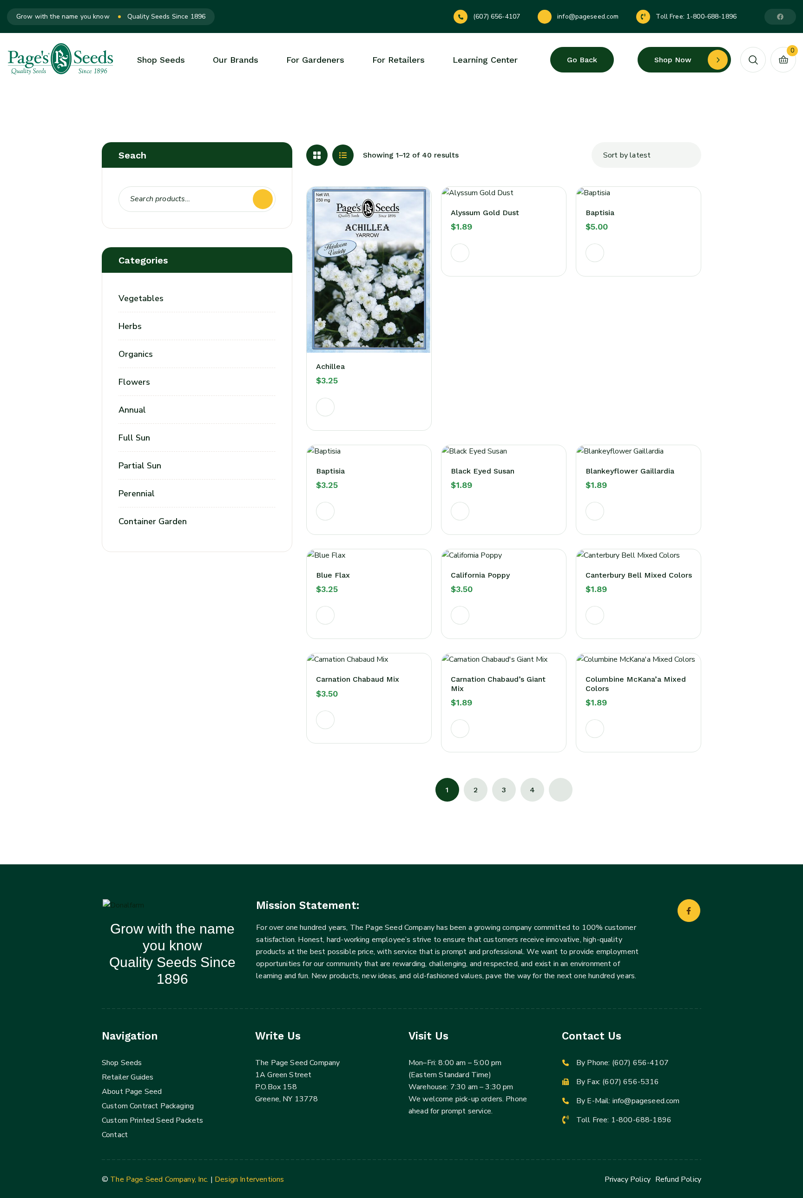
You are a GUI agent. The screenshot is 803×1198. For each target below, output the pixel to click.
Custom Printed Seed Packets (152, 1120)
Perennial (136, 493)
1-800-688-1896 (711, 16)
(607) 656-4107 (496, 16)
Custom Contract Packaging (148, 1106)
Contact (115, 1135)
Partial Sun (139, 465)
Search (263, 199)
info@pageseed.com (588, 16)
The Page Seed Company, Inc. (159, 1179)
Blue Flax (333, 575)
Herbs (130, 326)
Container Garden (152, 521)
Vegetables (141, 298)
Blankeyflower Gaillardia (630, 471)
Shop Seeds (122, 1063)
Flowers (134, 382)
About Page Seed (132, 1091)
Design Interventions (249, 1179)
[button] (325, 407)
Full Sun (134, 437)
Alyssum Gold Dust (485, 212)
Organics (135, 354)
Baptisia (600, 212)
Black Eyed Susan (482, 471)
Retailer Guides (127, 1077)
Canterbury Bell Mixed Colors (639, 575)
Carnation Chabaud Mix (357, 679)
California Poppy (480, 575)
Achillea (330, 366)
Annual (132, 409)
